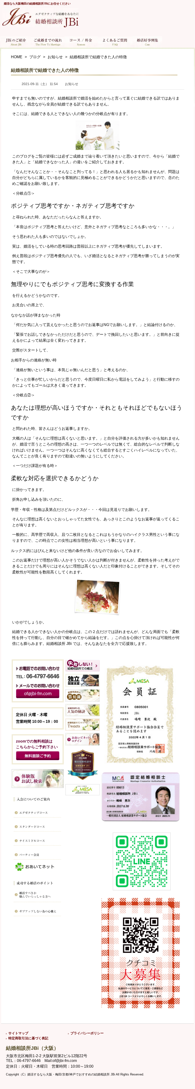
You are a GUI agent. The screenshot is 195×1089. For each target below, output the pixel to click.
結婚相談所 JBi (59, 644)
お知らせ (55, 57)
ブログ (35, 57)
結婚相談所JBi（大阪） (32, 1048)
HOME (16, 57)
